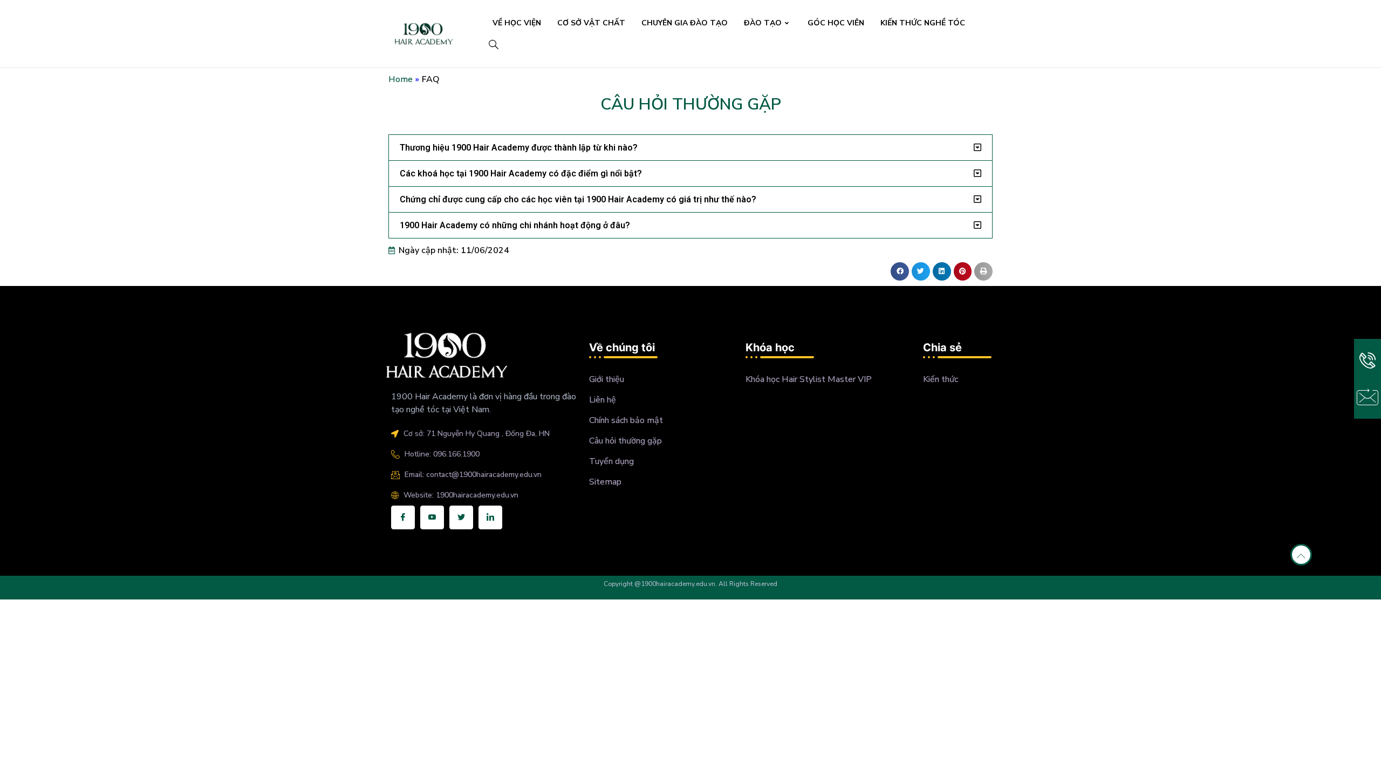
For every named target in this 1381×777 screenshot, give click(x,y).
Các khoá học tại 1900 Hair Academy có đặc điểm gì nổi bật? (521, 173)
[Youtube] (432, 517)
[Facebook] (403, 517)
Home (400, 79)
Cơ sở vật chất (591, 23)
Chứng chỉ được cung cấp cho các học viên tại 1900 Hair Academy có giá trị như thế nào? (578, 199)
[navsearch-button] (493, 46)
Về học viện (517, 23)
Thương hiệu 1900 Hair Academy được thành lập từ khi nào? (519, 147)
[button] (690, 147)
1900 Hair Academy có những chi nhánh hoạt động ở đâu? (515, 225)
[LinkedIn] (490, 517)
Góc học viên (836, 23)
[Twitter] (461, 517)
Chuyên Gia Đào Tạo (684, 23)
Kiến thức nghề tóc (922, 23)
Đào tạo (763, 23)
